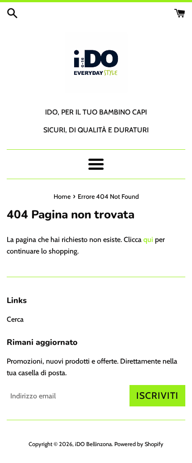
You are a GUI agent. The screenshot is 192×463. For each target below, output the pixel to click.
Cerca (15, 319)
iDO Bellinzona (93, 444)
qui (148, 239)
